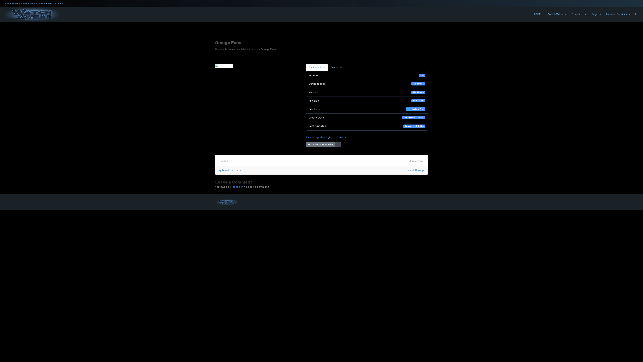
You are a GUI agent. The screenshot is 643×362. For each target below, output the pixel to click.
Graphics (577, 14)
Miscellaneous (249, 49)
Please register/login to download (327, 137)
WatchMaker (555, 14)
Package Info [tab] (317, 67)
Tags (594, 14)
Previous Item (231, 170)
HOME (538, 14)
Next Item (415, 170)
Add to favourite (322, 144)
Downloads (231, 49)
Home (218, 49)
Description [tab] (338, 67)
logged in (237, 186)
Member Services (616, 14)
